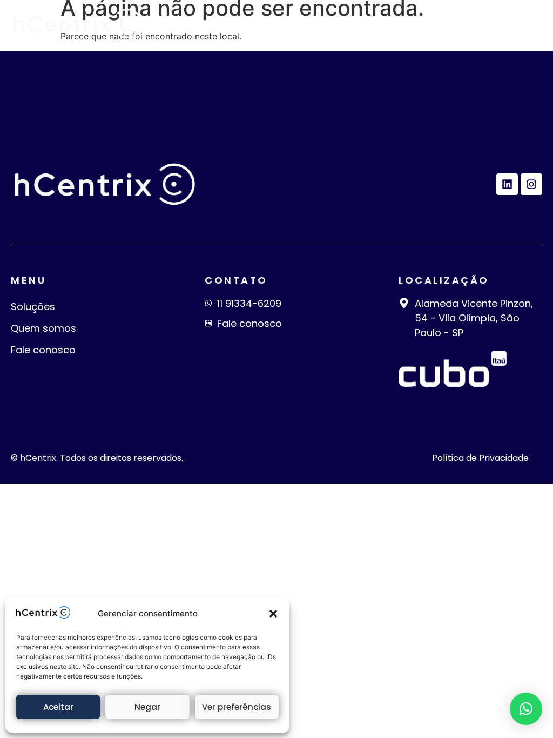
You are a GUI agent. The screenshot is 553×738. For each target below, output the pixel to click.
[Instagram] (531, 184)
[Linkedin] (507, 184)
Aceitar (58, 707)
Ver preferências (236, 707)
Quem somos (43, 328)
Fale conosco (43, 350)
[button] (273, 613)
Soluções (33, 306)
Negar (147, 707)
